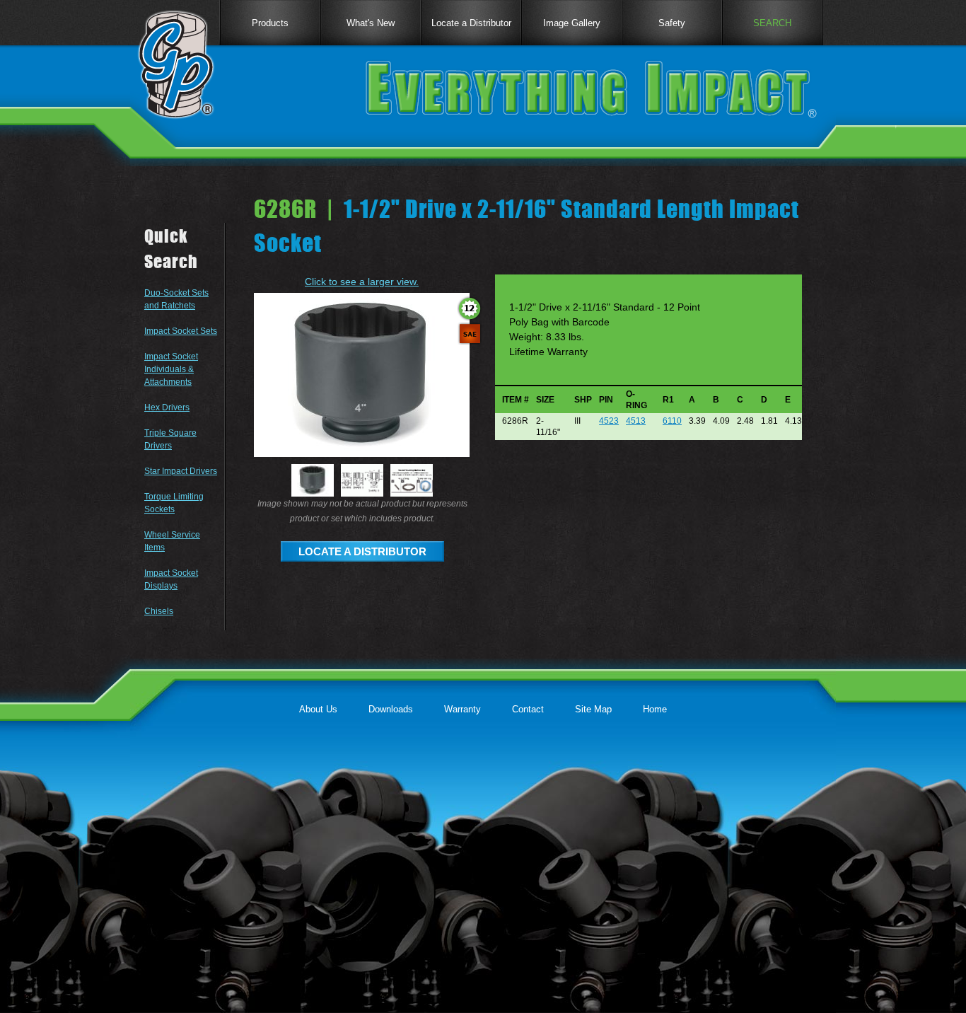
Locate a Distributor (471, 23)
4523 (609, 421)
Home (655, 709)
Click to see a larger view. (362, 281)
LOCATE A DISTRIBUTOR (362, 551)
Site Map (593, 709)
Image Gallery (571, 23)
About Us (318, 709)
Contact (528, 709)
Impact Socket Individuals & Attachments (171, 369)
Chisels (158, 611)
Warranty (462, 709)
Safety (671, 23)
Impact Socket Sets (180, 331)
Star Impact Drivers (180, 471)
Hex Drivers (167, 407)
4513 (636, 421)
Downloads (390, 709)
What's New (371, 23)
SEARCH (772, 23)
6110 (672, 421)
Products (270, 23)
